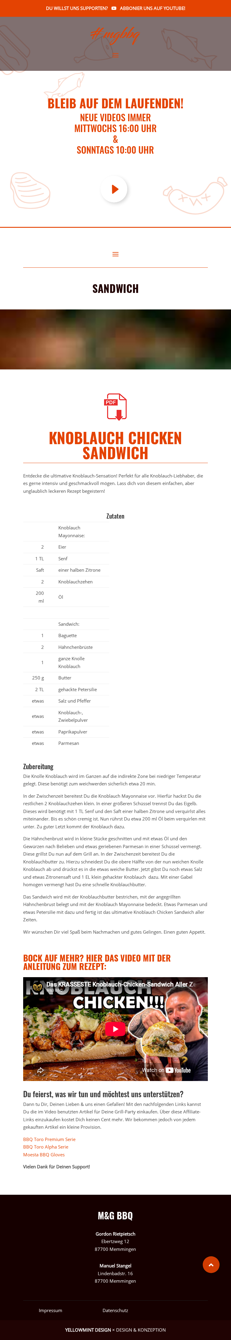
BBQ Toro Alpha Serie (45, 1147)
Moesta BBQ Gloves (44, 1155)
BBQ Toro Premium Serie (50, 1139)
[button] (211, 1264)
